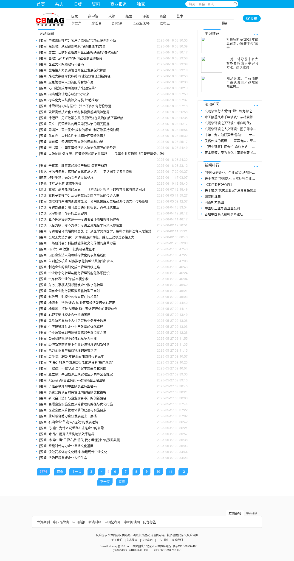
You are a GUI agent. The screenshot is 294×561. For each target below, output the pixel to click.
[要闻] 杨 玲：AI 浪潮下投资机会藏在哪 (113, 249)
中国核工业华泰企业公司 (222, 208)
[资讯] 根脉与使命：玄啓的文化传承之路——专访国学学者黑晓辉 (113, 171)
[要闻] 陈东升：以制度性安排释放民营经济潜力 (113, 135)
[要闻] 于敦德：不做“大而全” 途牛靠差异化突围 (113, 368)
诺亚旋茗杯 (141, 23)
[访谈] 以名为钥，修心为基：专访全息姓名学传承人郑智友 (113, 225)
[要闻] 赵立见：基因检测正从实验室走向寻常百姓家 (113, 374)
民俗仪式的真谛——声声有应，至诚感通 (231, 140)
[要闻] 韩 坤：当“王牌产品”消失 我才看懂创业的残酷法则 (113, 439)
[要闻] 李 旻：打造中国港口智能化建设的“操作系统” (113, 362)
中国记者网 (113, 521)
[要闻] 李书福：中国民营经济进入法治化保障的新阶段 (113, 147)
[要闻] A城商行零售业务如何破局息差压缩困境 (113, 380)
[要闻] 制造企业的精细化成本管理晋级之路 (113, 266)
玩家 (74, 16)
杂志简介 (131, 540)
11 (170, 471)
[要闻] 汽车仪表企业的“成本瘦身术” (113, 278)
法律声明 (147, 540)
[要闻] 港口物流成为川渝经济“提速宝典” (113, 88)
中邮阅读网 (132, 521)
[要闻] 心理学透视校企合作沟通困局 (113, 314)
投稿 (253, 18)
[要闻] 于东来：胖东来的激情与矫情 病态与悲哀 (113, 165)
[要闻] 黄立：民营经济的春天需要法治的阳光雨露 (113, 123)
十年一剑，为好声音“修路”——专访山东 (231, 134)
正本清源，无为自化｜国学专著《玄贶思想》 (231, 152)
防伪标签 (149, 521)
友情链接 (235, 513)
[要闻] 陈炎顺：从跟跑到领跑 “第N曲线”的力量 (113, 46)
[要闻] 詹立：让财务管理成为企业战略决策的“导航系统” (113, 52)
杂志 (59, 4)
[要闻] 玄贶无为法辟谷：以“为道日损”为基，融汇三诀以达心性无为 (113, 237)
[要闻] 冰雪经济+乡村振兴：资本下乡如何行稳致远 (113, 105)
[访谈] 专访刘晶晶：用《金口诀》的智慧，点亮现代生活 (113, 207)
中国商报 (78, 521)
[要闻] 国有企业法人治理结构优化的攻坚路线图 (113, 255)
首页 (41, 4)
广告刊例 (162, 540)
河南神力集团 (214, 202)
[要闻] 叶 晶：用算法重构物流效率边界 (113, 433)
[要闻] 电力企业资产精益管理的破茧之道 (113, 350)
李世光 (76, 23)
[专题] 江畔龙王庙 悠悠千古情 (113, 183)
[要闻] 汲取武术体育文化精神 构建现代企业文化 (113, 451)
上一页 (77, 471)
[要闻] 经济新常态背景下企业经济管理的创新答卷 (113, 344)
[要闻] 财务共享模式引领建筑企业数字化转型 (113, 284)
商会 (162, 16)
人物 (111, 16)
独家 (141, 4)
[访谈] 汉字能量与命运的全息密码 (113, 213)
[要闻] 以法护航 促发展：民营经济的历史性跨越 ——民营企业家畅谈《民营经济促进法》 (113, 156)
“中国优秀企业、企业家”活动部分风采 (231, 172)
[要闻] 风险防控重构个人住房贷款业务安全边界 (113, 320)
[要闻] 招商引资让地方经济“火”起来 (113, 94)
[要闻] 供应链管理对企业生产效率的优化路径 (113, 326)
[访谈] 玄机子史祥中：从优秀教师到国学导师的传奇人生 (113, 195)
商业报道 (118, 4)
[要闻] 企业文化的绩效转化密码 (113, 64)
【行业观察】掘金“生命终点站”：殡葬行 (231, 146)
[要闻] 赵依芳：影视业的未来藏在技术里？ (113, 296)
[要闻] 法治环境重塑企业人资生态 (113, 457)
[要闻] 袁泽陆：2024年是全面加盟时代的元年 (113, 356)
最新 (225, 23)
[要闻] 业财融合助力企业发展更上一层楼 (113, 416)
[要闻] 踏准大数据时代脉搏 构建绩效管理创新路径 (113, 76)
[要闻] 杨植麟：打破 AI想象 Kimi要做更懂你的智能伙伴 (113, 308)
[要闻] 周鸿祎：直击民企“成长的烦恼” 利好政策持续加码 (113, 129)
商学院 (93, 16)
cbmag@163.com (120, 546)
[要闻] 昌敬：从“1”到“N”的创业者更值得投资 (113, 58)
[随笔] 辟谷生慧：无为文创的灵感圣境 (113, 177)
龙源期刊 (43, 521)
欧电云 (165, 23)
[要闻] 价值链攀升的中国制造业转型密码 (113, 386)
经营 (128, 16)
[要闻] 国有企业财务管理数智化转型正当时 (113, 290)
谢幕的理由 (213, 196)
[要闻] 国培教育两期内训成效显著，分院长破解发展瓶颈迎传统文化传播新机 (113, 201)
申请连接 (251, 513)
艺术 (179, 16)
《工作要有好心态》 (219, 184)
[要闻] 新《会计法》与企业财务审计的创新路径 (113, 398)
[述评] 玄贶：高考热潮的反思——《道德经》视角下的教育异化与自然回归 (113, 189)
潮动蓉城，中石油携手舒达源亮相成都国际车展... (242, 82)
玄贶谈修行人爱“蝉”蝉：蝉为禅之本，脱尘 (231, 110)
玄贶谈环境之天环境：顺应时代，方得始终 (231, 122)
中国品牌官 (61, 521)
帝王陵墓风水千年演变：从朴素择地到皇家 (231, 116)
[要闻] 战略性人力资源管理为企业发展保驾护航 (113, 70)
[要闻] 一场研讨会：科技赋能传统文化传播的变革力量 (113, 243)
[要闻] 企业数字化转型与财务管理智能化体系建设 (113, 272)
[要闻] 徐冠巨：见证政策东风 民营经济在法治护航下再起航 (113, 117)
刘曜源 (117, 23)
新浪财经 (94, 521)
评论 (145, 16)
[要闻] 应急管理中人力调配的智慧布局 (113, 82)
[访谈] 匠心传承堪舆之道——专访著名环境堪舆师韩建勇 (113, 219)
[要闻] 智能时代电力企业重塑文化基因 (113, 445)
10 (158, 471)
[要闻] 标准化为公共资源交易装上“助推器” (113, 99)
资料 (96, 4)
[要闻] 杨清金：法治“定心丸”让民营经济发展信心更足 (113, 302)
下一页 (105, 481)
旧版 (78, 4)
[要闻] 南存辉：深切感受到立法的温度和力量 (113, 141)
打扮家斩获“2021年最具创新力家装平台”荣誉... (242, 43)
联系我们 (177, 540)
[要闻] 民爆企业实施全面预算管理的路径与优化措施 (113, 404)
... (256, 33)
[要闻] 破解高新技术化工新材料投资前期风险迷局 (113, 111)
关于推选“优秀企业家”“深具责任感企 (230, 190)
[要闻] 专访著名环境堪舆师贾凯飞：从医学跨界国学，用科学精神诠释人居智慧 (113, 231)
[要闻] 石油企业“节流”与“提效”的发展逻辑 (113, 421)
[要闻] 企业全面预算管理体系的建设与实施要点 (113, 410)
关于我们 (116, 540)
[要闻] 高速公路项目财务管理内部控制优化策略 (113, 392)
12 (183, 471)
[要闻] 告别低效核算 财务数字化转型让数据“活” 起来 (113, 260)
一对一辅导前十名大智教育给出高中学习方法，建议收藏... (242, 62)
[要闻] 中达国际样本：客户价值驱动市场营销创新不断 (113, 40)
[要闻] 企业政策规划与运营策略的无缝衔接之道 (113, 332)
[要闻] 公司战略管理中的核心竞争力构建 (113, 338)
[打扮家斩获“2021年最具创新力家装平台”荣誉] (211, 45)
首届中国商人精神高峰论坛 (224, 214)
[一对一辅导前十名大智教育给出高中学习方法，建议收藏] (211, 65)
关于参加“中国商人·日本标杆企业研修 (231, 178)
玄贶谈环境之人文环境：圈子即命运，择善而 (231, 128)
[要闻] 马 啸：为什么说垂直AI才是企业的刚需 (113, 427)
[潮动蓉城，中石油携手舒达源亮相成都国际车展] (211, 84)
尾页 (122, 481)
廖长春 (96, 23)
